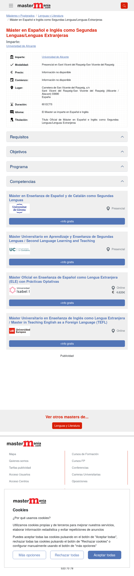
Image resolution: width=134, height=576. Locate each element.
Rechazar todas (67, 554)
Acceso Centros (19, 481)
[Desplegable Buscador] (124, 5)
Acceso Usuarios (19, 474)
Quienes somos (18, 461)
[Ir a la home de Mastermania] (34, 5)
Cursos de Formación (85, 454)
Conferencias (80, 468)
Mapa (12, 454)
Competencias (22, 181)
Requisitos (19, 136)
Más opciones (29, 554)
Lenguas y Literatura (67, 426)
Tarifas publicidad (20, 468)
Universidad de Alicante (21, 46)
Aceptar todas (104, 554)
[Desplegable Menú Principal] (11, 5)
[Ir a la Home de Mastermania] (67, 443)
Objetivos (18, 151)
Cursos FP (78, 461)
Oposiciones (79, 481)
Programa (19, 166)
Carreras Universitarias (86, 474)
